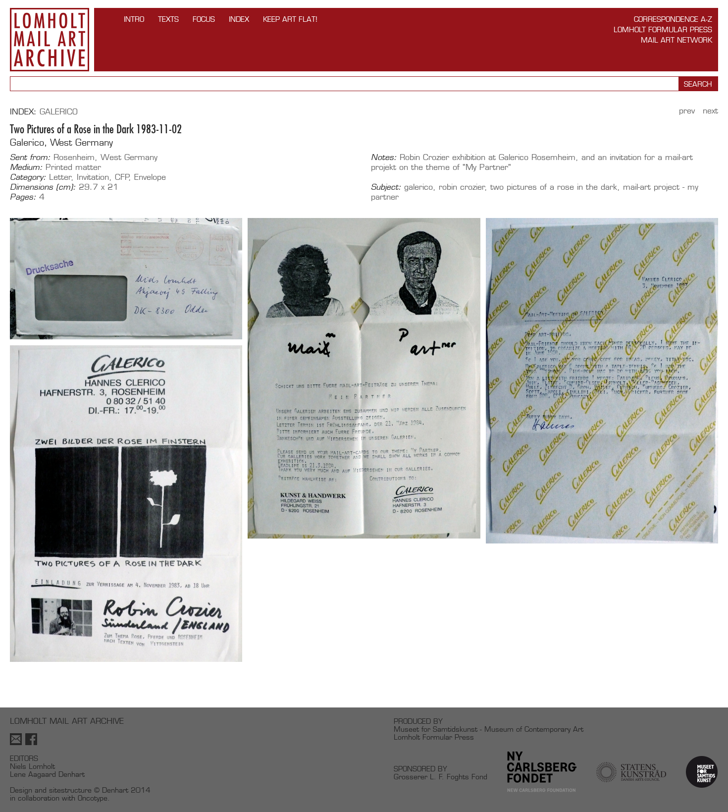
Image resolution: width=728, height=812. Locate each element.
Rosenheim (74, 157)
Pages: (23, 197)
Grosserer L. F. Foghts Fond (440, 776)
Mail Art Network (676, 40)
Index (239, 19)
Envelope (150, 177)
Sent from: (30, 157)
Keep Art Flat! (290, 19)
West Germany (129, 157)
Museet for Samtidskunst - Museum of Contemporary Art (488, 729)
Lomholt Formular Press (663, 29)
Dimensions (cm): (43, 187)
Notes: (384, 157)
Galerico (59, 111)
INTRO (134, 19)
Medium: (26, 167)
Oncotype (92, 798)
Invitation (93, 177)
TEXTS (168, 19)
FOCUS (204, 19)
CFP (122, 177)
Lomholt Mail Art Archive (49, 39)
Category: (28, 177)
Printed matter (73, 167)
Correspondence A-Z (673, 19)
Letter (60, 177)
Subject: (386, 187)
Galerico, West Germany (61, 142)
